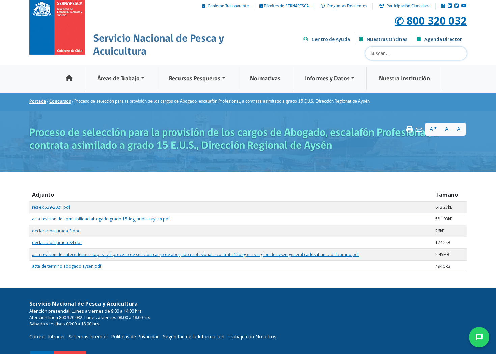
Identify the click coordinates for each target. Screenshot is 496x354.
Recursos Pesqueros (194, 79)
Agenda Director (443, 39)
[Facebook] (443, 6)
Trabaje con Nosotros (252, 336)
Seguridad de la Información (193, 336)
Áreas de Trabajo (118, 79)
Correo (37, 336)
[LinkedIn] (450, 6)
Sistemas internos (88, 336)
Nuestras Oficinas (387, 39)
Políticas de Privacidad (135, 336)
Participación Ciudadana (408, 6)
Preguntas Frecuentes (346, 6)
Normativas (265, 79)
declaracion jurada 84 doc (57, 242)
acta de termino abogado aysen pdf (66, 266)
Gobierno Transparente (227, 6)
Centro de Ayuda (331, 39)
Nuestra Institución (404, 79)
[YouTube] (464, 6)
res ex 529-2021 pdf (51, 207)
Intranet (56, 336)
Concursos (60, 101)
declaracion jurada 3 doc (56, 231)
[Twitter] (456, 6)
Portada (37, 101)
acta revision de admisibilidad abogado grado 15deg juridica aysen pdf (101, 219)
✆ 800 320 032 (431, 20)
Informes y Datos (327, 79)
